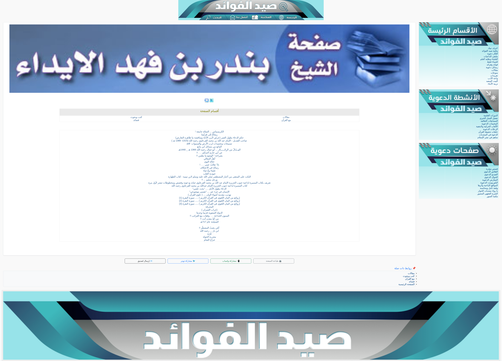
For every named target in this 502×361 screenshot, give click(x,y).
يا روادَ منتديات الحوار (488, 191)
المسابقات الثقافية (489, 121)
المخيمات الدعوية (490, 123)
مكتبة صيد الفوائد (490, 51)
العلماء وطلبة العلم (489, 59)
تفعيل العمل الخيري (489, 118)
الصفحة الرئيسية (406, 284)
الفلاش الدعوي (491, 171)
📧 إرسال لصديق (145, 261)
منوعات (494, 73)
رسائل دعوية (492, 67)
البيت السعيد (492, 81)
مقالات (494, 70)
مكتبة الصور (492, 196)
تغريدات (494, 75)
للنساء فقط (492, 62)
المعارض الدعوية (490, 180)
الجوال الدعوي (491, 177)
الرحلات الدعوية (490, 129)
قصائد (412, 281)
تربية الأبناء (493, 84)
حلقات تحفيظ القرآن (488, 132)
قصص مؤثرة (492, 169)
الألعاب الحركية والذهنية (487, 126)
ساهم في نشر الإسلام (488, 137)
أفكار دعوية (492, 53)
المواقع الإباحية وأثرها (488, 185)
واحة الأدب (493, 78)
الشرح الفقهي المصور (487, 193)
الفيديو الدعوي (491, 174)
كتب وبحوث (409, 276)
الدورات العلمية (491, 115)
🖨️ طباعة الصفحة (274, 261)
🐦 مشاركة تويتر (188, 261)
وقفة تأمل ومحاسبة (489, 188)
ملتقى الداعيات (491, 56)
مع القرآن (410, 278)
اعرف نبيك (493, 48)
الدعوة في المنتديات (488, 134)
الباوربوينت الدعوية (489, 182)
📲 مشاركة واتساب (230, 261)
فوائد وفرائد (492, 64)
